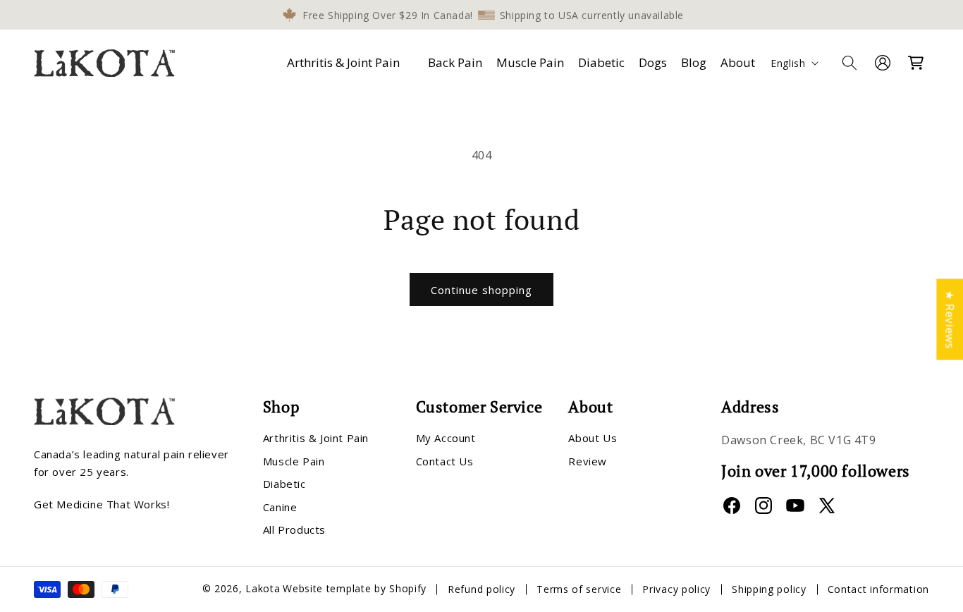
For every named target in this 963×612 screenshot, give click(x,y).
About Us (592, 439)
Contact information (878, 589)
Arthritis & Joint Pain (343, 62)
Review (587, 461)
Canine (280, 507)
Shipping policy (769, 589)
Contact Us (445, 461)
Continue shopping (481, 290)
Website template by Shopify (355, 589)
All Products (294, 530)
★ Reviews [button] (949, 319)
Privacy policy (676, 589)
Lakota (262, 589)
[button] (346, 62)
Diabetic (284, 484)
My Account (446, 439)
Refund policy (481, 589)
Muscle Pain (294, 461)
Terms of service (578, 589)
